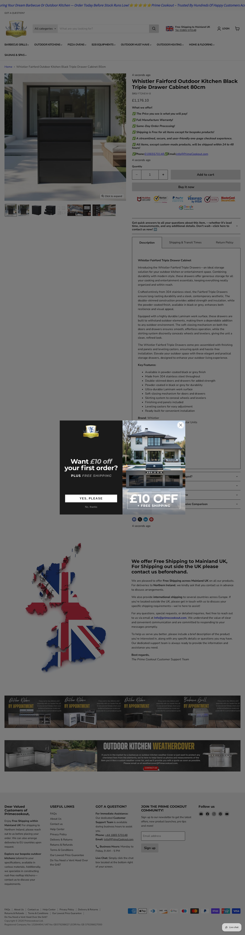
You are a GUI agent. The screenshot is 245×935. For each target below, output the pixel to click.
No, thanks (91, 507)
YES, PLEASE (91, 498)
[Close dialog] (181, 425)
